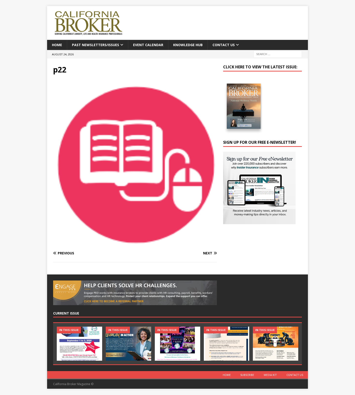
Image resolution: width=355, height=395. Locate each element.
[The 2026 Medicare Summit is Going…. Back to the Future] (177, 344)
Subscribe (247, 375)
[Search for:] (278, 54)
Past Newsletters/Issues (95, 45)
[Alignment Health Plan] (275, 344)
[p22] (135, 244)
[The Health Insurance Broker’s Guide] (226, 344)
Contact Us (224, 45)
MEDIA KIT (270, 375)
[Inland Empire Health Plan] (128, 344)
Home (57, 45)
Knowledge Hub (188, 45)
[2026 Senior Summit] (79, 344)
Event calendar (148, 45)
